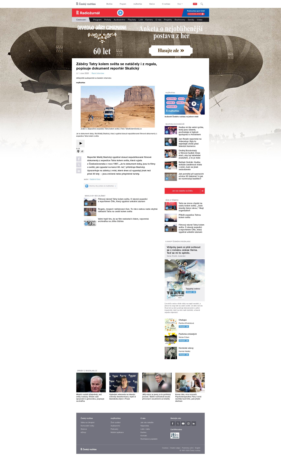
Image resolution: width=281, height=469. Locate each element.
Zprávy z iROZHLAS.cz (87, 371)
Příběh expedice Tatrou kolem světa (190, 216)
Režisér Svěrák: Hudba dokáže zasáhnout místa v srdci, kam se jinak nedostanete (190, 166)
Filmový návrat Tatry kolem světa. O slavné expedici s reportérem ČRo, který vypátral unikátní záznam (122, 200)
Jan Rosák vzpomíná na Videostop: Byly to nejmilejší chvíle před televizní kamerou (190, 142)
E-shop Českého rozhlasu (178, 242)
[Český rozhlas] (86, 4)
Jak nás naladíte (147, 422)
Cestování (81, 19)
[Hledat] (202, 4)
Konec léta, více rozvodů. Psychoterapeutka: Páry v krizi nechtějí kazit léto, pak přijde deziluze (188, 397)
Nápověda (144, 426)
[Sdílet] (82, 151)
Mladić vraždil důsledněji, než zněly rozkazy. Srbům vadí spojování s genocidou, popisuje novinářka (90, 397)
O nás (158, 19)
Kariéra (143, 432)
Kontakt (143, 436)
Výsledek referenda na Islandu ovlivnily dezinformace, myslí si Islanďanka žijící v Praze (122, 396)
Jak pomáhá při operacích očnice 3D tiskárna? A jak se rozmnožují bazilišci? (191, 176)
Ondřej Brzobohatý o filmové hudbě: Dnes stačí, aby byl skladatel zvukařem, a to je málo (190, 154)
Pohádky (169, 102)
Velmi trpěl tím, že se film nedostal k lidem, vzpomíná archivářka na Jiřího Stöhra (123, 220)
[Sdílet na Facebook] (78, 158)
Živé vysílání (171, 106)
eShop (83, 432)
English (197, 448)
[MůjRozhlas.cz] (80, 83)
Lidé (141, 19)
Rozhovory (180, 19)
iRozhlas (109, 4)
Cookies (165, 448)
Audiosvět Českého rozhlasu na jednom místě (181, 117)
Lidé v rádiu (145, 429)
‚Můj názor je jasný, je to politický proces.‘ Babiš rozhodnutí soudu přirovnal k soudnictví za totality (156, 396)
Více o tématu (172, 200)
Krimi (180, 99)
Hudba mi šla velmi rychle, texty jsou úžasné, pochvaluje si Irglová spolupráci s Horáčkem (191, 131)
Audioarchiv (119, 19)
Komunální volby (87, 426)
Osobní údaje (175, 448)
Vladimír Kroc (95, 179)
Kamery (149, 19)
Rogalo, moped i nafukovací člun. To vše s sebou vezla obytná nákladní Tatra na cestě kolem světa (128, 210)
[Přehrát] (80, 143)
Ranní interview (98, 73)
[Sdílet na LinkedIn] (78, 170)
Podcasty (114, 429)
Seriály (191, 19)
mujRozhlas (137, 4)
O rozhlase (166, 4)
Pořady (107, 19)
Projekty (168, 19)
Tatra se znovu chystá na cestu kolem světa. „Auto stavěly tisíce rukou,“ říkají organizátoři (191, 207)
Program (123, 4)
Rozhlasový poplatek (148, 439)
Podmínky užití (187, 448)
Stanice (152, 4)
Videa (199, 19)
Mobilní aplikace (117, 432)
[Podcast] (78, 151)
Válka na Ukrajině (87, 422)
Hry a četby (170, 99)
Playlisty (132, 19)
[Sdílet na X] (78, 164)
